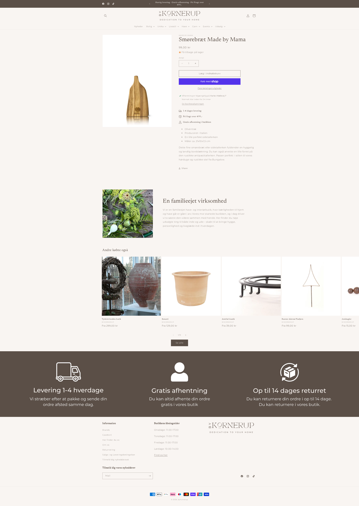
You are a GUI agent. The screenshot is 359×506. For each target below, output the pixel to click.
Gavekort (107, 435)
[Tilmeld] (150, 476)
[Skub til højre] (186, 335)
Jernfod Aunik (228, 319)
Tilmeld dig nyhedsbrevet (115, 459)
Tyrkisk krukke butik (111, 319)
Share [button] (185, 168)
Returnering (108, 450)
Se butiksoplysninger (193, 103)
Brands (106, 430)
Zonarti (165, 319)
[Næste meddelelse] (209, 3)
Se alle (179, 342)
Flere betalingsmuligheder (210, 88)
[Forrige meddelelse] (150, 3)
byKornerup (183, 500)
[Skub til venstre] (173, 335)
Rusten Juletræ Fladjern (292, 319)
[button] (105, 16)
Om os (105, 445)
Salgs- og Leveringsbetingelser (118, 454)
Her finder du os (110, 440)
